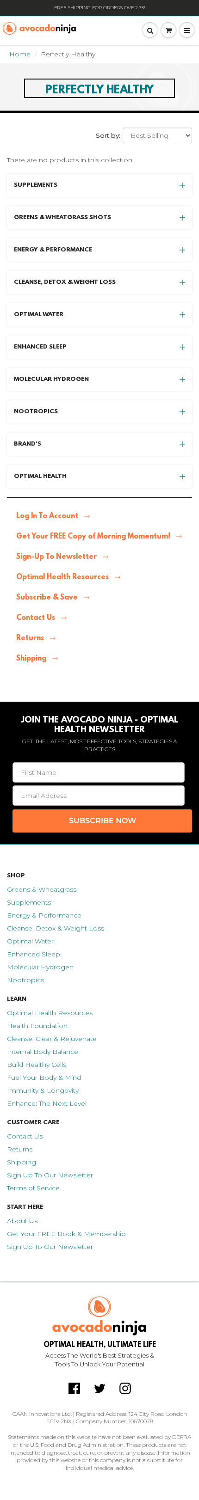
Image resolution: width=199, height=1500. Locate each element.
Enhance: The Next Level (47, 1103)
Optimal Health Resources (62, 577)
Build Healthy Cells (36, 1064)
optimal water (38, 314)
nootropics (36, 411)
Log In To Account (47, 516)
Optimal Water (30, 941)
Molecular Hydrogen (40, 967)
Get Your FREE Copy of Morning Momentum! (93, 537)
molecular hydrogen (51, 379)
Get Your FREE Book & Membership (66, 1234)
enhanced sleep (40, 346)
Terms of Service (33, 1188)
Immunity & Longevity (43, 1090)
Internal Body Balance (42, 1051)
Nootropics (25, 980)
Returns (30, 638)
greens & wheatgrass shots (62, 217)
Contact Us (35, 618)
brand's (27, 444)
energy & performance (53, 249)
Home (20, 54)
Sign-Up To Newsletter (56, 557)
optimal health (40, 476)
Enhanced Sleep (33, 954)
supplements (35, 185)
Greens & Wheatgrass (41, 889)
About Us (22, 1221)
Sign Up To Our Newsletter (50, 1175)
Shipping (31, 659)
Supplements (29, 902)
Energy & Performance (44, 915)
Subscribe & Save (47, 598)
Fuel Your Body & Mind (44, 1077)
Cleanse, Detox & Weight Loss (55, 928)
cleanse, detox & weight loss (65, 282)
